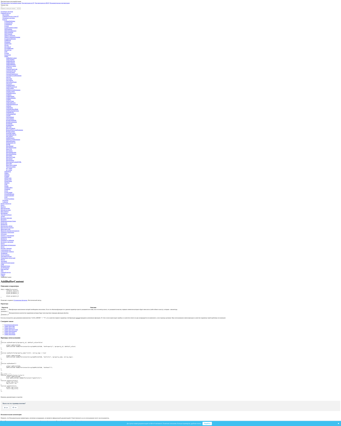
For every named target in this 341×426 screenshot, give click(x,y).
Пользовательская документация (60, 3)
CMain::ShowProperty (10, 331)
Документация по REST (42, 3)
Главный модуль (6, 272)
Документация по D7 (27, 3)
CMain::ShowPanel (9, 334)
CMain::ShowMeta (9, 333)
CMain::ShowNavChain (11, 329)
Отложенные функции (20, 300)
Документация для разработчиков (11, 3)
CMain (3, 275)
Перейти (207, 423)
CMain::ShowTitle (9, 326)
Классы (3, 274)
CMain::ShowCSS (9, 328)
